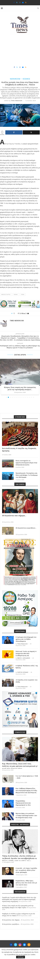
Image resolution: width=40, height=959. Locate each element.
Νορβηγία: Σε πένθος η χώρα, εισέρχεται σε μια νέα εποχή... (20, 388)
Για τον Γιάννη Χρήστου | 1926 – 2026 (27, 777)
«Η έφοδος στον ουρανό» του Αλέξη (26, 681)
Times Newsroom (16, 100)
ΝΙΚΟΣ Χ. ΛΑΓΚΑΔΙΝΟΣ (23, 658)
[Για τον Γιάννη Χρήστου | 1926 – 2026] (8, 779)
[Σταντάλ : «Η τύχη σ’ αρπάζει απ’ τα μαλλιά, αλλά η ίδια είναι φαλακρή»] (8, 871)
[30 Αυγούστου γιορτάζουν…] (8, 531)
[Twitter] (17, 2)
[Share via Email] (28, 313)
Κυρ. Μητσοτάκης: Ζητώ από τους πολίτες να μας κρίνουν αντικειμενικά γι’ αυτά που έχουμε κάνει (20, 766)
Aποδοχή (20, 957)
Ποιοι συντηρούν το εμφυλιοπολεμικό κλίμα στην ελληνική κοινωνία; (26, 463)
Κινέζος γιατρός (5, 294)
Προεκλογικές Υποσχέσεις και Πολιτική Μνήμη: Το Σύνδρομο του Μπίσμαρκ (27, 475)
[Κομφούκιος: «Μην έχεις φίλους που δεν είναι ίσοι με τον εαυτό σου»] (8, 883)
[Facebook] (14, 67)
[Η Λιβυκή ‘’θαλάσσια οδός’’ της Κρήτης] (8, 668)
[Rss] (25, 2)
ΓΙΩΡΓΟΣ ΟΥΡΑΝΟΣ (22, 672)
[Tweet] (31, 132)
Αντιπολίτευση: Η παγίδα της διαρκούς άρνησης (19, 449)
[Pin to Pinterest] (22, 313)
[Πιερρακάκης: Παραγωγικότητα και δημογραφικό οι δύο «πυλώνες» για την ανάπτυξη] (8, 804)
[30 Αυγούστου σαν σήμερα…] (20, 501)
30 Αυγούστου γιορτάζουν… (26, 528)
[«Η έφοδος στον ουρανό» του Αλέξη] (8, 683)
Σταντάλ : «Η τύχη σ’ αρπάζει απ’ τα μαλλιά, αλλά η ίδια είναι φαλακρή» (26, 870)
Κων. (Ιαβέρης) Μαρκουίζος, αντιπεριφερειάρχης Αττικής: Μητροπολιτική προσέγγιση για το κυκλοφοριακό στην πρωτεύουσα (26, 792)
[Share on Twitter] (20, 313)
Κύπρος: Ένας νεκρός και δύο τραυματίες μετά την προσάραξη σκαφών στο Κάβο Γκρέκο (17, 906)
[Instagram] (19, 2)
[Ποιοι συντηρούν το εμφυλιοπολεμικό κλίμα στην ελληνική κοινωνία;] (8, 463)
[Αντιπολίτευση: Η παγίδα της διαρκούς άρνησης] (20, 434)
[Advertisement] (20, 50)
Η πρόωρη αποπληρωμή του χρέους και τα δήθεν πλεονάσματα (26, 639)
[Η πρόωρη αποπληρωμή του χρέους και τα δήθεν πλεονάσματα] (8, 640)
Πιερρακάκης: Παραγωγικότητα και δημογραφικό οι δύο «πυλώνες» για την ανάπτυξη (26, 804)
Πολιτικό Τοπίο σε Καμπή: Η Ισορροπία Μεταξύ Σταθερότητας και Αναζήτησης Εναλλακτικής (26, 654)
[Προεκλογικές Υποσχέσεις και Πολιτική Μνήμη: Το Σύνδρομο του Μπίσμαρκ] (8, 476)
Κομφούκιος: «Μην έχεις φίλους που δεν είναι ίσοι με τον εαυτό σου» (26, 883)
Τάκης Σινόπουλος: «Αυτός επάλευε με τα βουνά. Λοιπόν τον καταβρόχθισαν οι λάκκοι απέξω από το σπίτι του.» (19, 858)
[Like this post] (15, 313)
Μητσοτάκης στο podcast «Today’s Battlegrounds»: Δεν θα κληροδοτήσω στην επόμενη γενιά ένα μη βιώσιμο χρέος (27, 817)
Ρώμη (22, 294)
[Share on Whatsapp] (26, 313)
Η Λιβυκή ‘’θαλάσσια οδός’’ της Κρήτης (27, 667)
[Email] (23, 2)
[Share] (13, 132)
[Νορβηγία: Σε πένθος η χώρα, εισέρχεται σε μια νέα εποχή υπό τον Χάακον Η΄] (20, 372)
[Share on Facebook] (18, 313)
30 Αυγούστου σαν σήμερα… (14, 515)
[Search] (38, 8)
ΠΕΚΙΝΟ (16, 294)
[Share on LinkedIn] (24, 313)
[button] (1, 378)
